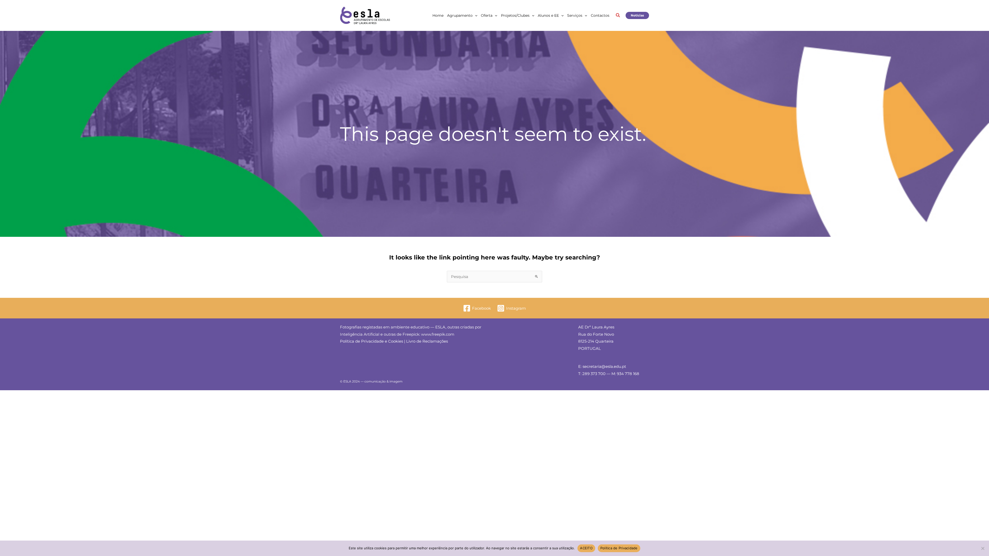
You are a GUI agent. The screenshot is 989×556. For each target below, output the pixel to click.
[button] (475, 15)
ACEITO (586, 548)
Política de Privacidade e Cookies (371, 341)
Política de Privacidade (619, 548)
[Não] (982, 548)
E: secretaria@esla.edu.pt (602, 366)
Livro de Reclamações (427, 341)
